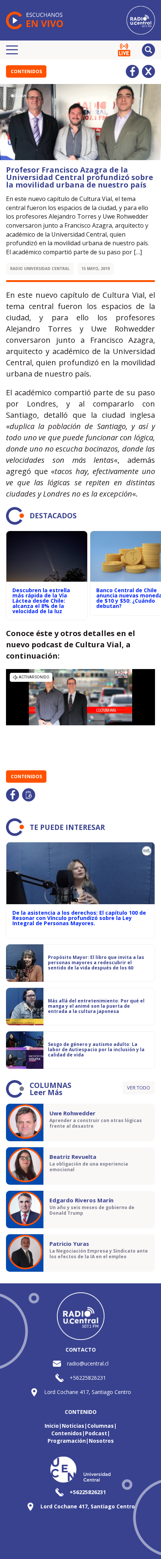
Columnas (100, 1425)
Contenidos (26, 71)
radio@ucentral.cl (88, 1363)
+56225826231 (88, 1377)
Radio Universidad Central (40, 268)
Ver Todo (138, 1087)
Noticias (73, 1425)
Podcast (96, 1433)
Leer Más (46, 1092)
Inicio (52, 1425)
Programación (67, 1440)
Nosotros (101, 1440)
